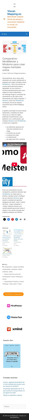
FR (14, 4)
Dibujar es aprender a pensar (12, 395)
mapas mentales (18, 267)
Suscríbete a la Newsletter (13, 294)
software (5, 272)
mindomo (14, 269)
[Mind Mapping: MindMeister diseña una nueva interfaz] (18, 232)
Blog (5, 264)
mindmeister (6, 269)
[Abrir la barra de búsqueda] (26, 34)
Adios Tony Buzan (7, 254)
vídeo (10, 272)
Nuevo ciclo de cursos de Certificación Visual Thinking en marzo (12, 276)
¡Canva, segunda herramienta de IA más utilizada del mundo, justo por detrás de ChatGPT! (14, 384)
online (20, 269)
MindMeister (6, 84)
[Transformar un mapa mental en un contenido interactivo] (7, 232)
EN (14, 6)
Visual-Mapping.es (14, 12)
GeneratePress (14, 417)
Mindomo (5, 100)
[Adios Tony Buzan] (7, 250)
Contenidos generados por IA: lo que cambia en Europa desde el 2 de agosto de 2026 (14, 391)
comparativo (8, 267)
